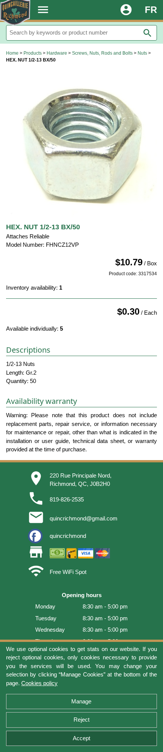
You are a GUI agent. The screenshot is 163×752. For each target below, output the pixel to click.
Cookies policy (39, 683)
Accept (81, 738)
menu (43, 9)
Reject (81, 719)
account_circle (126, 9)
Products (33, 53)
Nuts (142, 53)
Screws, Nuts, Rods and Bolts (102, 53)
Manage (81, 701)
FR (151, 10)
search (147, 33)
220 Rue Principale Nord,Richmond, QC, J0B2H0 (80, 479)
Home (12, 53)
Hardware (57, 53)
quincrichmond (68, 536)
